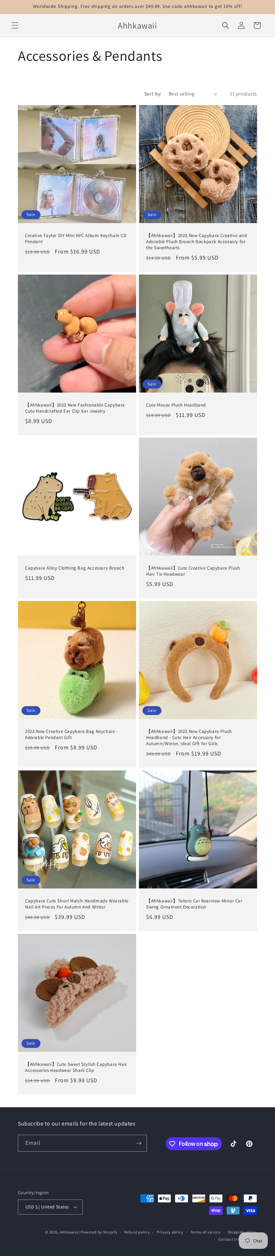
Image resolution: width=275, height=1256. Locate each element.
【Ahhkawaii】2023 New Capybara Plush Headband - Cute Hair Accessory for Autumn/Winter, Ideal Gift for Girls (189, 738)
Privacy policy (170, 1232)
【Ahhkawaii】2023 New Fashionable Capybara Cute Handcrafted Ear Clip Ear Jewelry (75, 408)
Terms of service (205, 1232)
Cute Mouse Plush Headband (176, 405)
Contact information (237, 1239)
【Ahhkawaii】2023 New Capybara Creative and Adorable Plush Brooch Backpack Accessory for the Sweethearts (196, 242)
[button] (15, 25)
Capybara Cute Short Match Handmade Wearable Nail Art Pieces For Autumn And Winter (77, 904)
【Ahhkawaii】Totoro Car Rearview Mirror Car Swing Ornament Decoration (194, 904)
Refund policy (137, 1232)
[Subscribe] (138, 1143)
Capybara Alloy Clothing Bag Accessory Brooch (74, 568)
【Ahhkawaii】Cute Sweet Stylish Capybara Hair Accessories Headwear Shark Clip (76, 1067)
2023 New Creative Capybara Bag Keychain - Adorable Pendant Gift (71, 734)
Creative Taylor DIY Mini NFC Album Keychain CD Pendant (76, 239)
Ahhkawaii (69, 1232)
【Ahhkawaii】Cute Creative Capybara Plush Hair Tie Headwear (193, 571)
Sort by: (152, 93)
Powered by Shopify (99, 1232)
